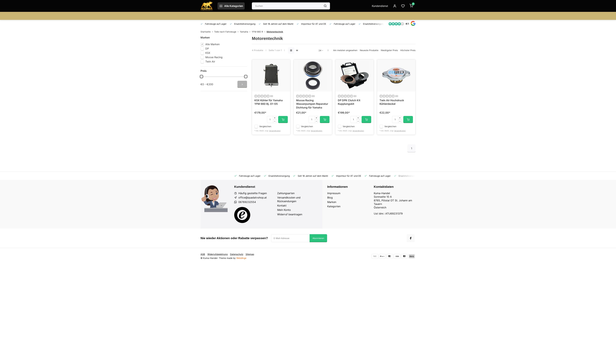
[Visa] (397, 256)
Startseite (206, 31)
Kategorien (333, 206)
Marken (331, 202)
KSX (207, 52)
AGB (203, 254)
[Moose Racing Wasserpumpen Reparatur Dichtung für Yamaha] (313, 75)
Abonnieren (318, 238)
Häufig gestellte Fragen (252, 193)
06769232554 (247, 202)
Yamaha (244, 31)
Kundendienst (380, 6)
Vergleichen (265, 126)
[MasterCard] (389, 256)
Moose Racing (213, 57)
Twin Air (210, 61)
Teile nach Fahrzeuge (225, 31)
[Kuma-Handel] (207, 6)
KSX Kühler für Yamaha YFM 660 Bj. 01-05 (268, 102)
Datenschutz (236, 254)
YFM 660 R (257, 31)
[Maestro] (404, 256)
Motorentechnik (275, 31)
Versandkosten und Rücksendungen (288, 199)
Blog (330, 197)
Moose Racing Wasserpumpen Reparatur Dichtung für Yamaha (312, 104)
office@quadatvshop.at (252, 197)
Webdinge (241, 258)
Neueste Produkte (369, 50)
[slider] (201, 76)
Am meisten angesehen (345, 50)
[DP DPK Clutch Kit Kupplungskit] (354, 75)
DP (207, 48)
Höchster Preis (407, 50)
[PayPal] (382, 256)
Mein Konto (284, 209)
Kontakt (282, 205)
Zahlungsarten (286, 193)
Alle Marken (212, 44)
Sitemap (250, 254)
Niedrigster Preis (389, 50)
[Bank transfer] (375, 256)
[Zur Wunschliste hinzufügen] (285, 64)
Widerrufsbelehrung (217, 254)
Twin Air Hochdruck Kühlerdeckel (392, 102)
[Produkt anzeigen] (283, 119)
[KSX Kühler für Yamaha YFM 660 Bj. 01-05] (271, 75)
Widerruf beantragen (289, 214)
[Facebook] (411, 238)
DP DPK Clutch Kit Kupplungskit (349, 102)
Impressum (333, 193)
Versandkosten (275, 131)
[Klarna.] (411, 256)
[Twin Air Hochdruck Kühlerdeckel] (396, 75)
